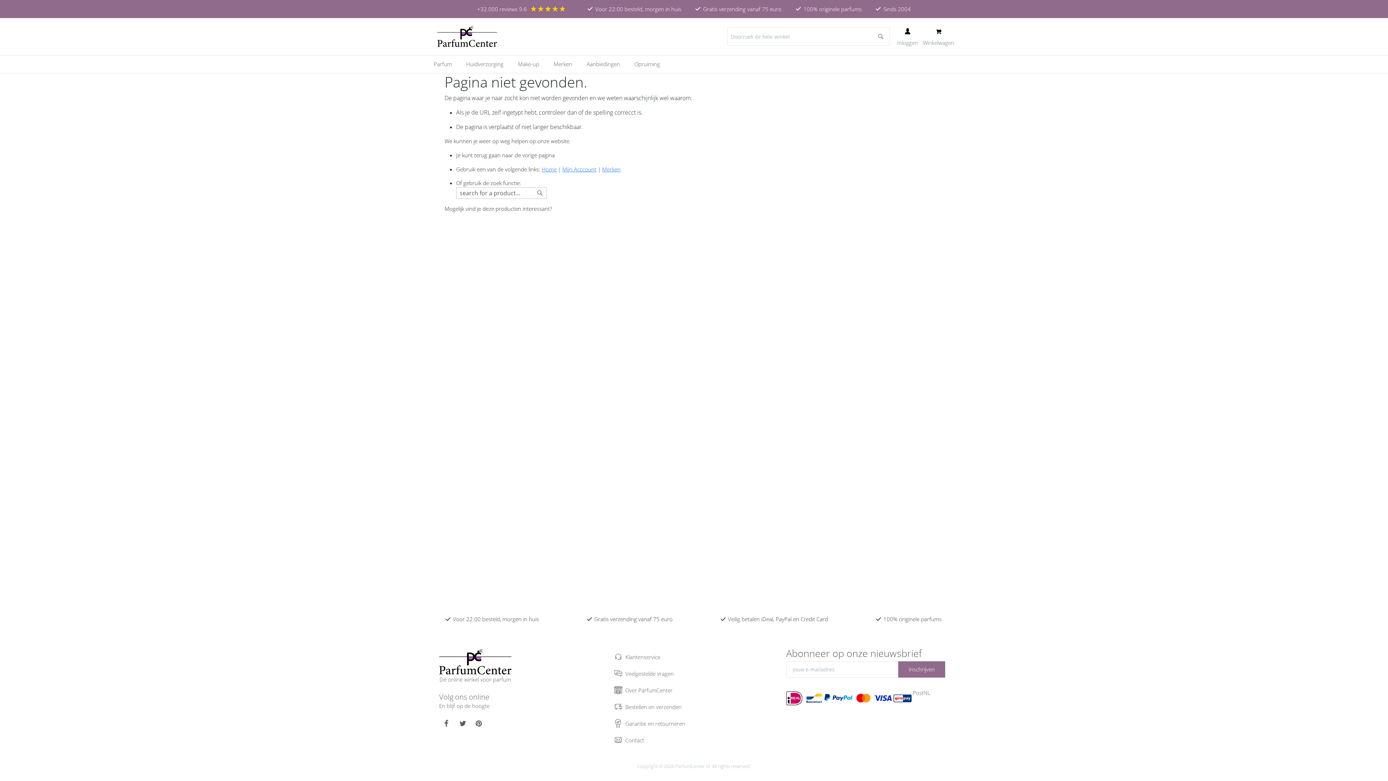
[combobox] (808, 36)
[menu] (694, 64)
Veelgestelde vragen (649, 673)
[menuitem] (446, 64)
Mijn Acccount (579, 169)
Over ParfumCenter (649, 690)
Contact (634, 740)
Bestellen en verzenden (653, 706)
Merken (611, 169)
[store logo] (467, 36)
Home (549, 169)
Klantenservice (642, 657)
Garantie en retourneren (655, 723)
